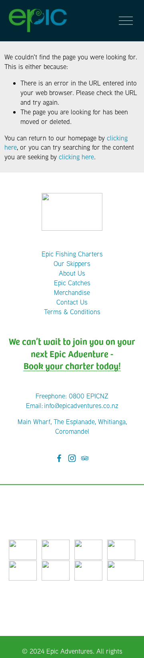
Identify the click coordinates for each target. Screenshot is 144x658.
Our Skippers (72, 263)
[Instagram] (72, 458)
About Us (72, 273)
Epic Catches (72, 282)
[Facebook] (59, 458)
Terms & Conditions (72, 311)
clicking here (76, 156)
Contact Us (72, 302)
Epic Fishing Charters (72, 254)
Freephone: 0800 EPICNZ (72, 396)
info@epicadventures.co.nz (81, 405)
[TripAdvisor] (85, 458)
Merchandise (72, 292)
